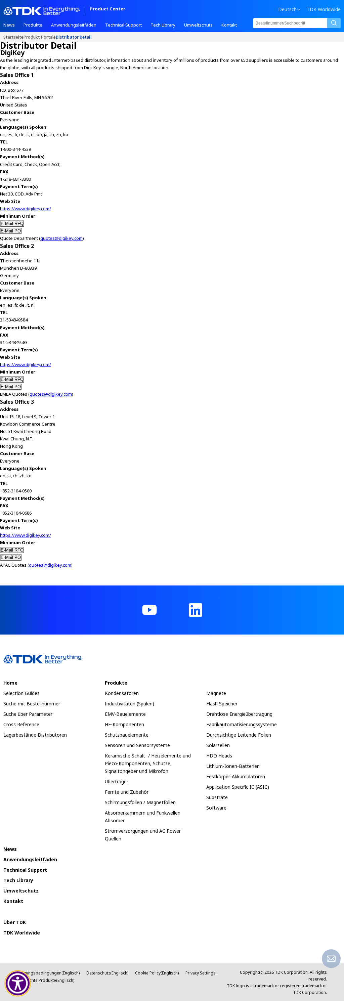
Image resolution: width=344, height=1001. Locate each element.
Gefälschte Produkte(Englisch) (45, 980)
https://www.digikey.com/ (25, 209)
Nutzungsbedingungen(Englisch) (48, 973)
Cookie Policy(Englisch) (157, 973)
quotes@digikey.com (61, 238)
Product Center (107, 9)
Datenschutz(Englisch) (107, 973)
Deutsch (287, 9)
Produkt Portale (40, 37)
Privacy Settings (200, 973)
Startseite (13, 37)
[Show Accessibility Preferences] (18, 983)
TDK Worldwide (324, 9)
